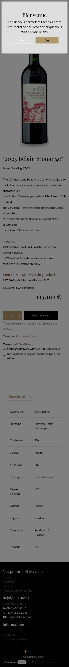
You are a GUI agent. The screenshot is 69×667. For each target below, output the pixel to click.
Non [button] (22, 40)
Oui (47, 40)
